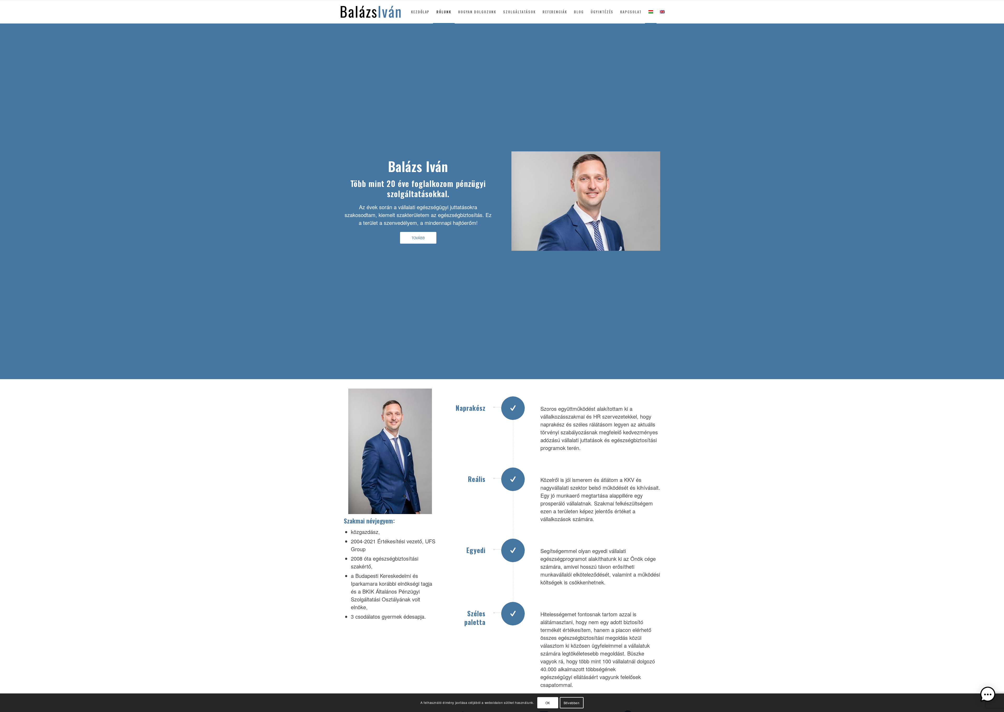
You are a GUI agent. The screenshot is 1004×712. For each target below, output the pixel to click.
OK (547, 702)
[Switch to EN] (662, 11)
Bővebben (572, 702)
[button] (987, 695)
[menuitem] (420, 11)
